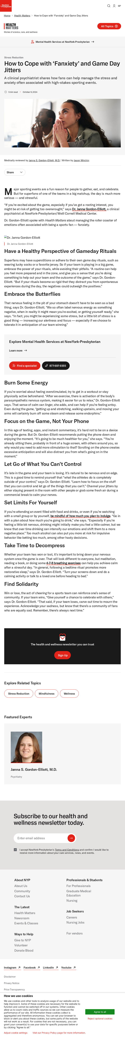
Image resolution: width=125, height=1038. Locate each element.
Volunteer (21, 945)
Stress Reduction (13, 57)
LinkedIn (51, 968)
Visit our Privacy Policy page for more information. (59, 1032)
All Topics (107, 26)
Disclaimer (10, 976)
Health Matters (22, 15)
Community (22, 891)
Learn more (15, 350)
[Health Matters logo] (11, 26)
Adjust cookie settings (15, 1032)
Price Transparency (14, 989)
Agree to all (100, 1011)
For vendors (74, 933)
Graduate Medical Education (78, 893)
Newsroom (21, 918)
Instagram (12, 968)
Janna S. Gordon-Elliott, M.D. (44, 160)
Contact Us (22, 896)
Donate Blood (23, 950)
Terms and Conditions (67, 849)
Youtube (68, 968)
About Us (20, 886)
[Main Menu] (119, 6)
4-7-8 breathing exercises (63, 563)
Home (7, 15)
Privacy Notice (11, 983)
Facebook (32, 968)
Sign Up (63, 655)
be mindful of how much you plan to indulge (80, 516)
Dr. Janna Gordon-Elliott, (89, 209)
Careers (71, 917)
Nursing (71, 900)
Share (10, 172)
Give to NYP (22, 940)
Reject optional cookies (100, 1018)
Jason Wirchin (81, 160)
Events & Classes (26, 923)
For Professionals (78, 886)
